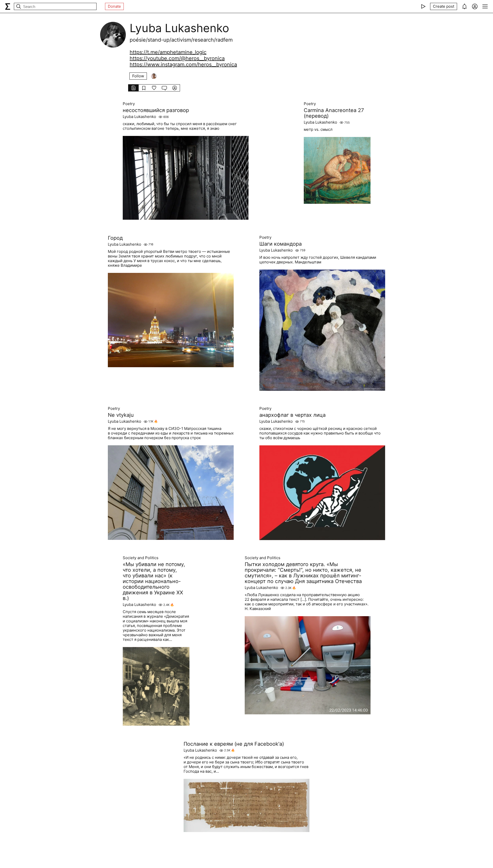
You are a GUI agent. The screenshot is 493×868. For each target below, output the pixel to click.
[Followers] (153, 76)
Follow (138, 75)
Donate (114, 6)
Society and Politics (140, 558)
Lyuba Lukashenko (139, 116)
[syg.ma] (7, 6)
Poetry (129, 103)
